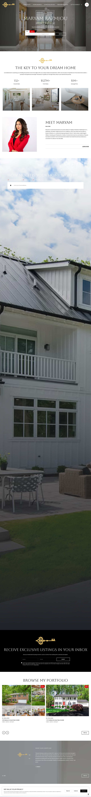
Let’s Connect (75, 4)
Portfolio (26, 4)
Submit (63, 659)
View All (85, 732)
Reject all (68, 790)
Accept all (84, 790)
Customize (76, 790)
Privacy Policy (36, 664)
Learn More (85, 146)
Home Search (37, 4)
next (7, 732)
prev (3, 732)
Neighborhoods (62, 4)
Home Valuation (49, 4)
